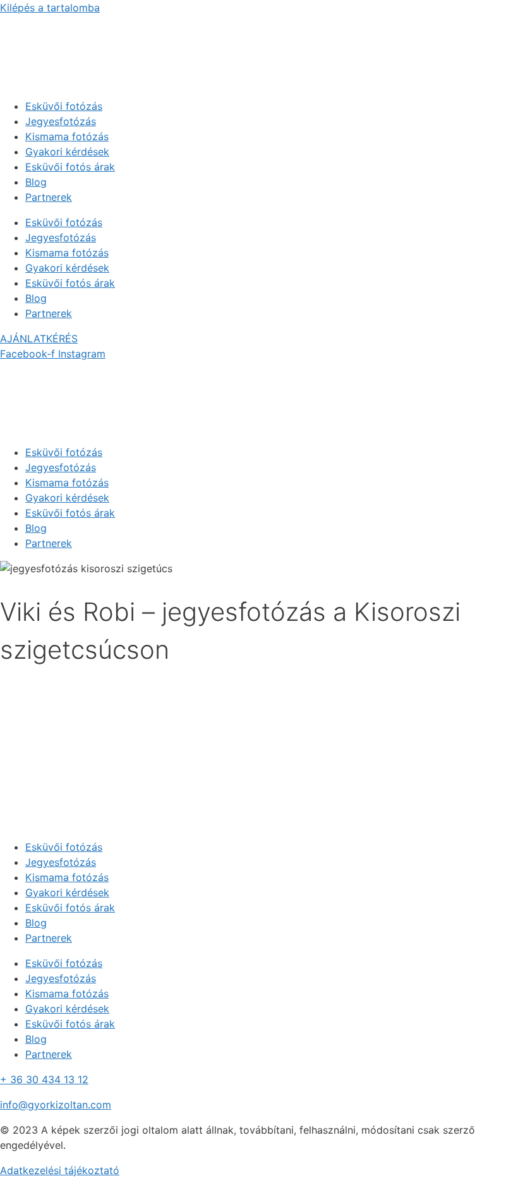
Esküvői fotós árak (70, 166)
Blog (36, 182)
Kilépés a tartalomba (50, 7)
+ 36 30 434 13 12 (44, 1079)
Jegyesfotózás (60, 121)
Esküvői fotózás (63, 106)
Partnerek (48, 197)
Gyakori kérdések (67, 151)
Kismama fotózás (67, 136)
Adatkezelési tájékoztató (59, 1170)
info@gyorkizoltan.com (55, 1104)
